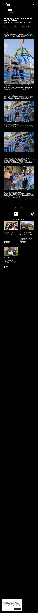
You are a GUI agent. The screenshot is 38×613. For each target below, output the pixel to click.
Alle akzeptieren (17, 609)
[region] (12, 605)
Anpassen (5, 609)
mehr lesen (7, 242)
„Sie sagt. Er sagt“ (9, 232)
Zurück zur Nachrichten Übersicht (11, 12)
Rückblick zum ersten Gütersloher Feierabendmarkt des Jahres (26, 233)
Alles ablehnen (11, 609)
